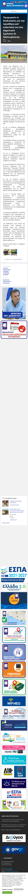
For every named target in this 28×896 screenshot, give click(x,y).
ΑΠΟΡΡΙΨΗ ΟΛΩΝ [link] (18, 889)
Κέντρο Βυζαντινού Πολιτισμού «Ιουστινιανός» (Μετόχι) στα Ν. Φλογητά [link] (17, 510)
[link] (26, 6)
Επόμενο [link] (5, 278)
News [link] (9, 41)
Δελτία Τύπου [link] (18, 259)
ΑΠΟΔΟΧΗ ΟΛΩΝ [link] (7, 892)
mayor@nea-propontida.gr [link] (12, 871)
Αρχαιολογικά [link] (15, 505)
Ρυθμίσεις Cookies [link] (7, 889)
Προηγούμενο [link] (6, 266)
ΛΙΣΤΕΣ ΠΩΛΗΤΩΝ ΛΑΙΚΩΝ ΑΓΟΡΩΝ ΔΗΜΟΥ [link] (6, 271)
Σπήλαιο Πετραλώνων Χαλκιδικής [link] (16, 501)
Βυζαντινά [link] (14, 519)
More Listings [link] (6, 523)
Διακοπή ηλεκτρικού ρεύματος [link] (7, 281)
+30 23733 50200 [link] (8, 868)
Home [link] (4, 41)
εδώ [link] (10, 886)
